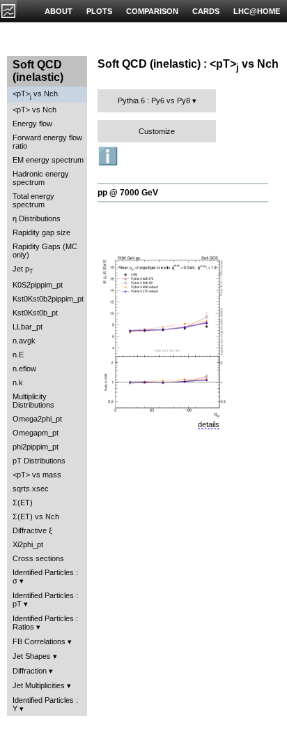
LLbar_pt (27, 326)
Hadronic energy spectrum (41, 178)
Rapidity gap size (41, 232)
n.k (18, 382)
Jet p (23, 270)
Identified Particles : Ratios (45, 622)
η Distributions (37, 218)
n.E (18, 354)
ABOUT (58, 11)
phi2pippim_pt (36, 447)
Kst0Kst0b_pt (35, 312)
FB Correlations (39, 641)
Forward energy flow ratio (47, 141)
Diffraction (30, 671)
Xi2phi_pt (28, 544)
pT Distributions (39, 460)
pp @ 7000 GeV (128, 193)
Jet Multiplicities (39, 685)
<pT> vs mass (37, 474)
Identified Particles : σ (45, 576)
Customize (157, 131)
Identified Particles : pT (45, 599)
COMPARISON (152, 11)
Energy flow (32, 123)
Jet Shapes (32, 656)
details (208, 424)
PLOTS (99, 11)
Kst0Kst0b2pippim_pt (48, 299)
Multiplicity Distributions (33, 400)
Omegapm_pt (36, 433)
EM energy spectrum (48, 160)
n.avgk (24, 340)
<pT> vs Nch (35, 94)
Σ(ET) (23, 502)
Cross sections (38, 558)
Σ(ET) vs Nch (36, 516)
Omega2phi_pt (37, 419)
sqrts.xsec (31, 488)
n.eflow (24, 368)
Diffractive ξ (32, 530)
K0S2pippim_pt (38, 285)
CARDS (205, 11)
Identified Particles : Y (45, 704)
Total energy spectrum (33, 200)
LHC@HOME (256, 11)
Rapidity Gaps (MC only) (45, 250)
